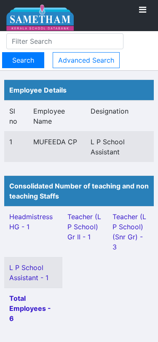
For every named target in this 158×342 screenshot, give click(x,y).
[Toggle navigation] (143, 9)
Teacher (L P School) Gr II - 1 (84, 226)
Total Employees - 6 (30, 308)
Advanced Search (86, 60)
